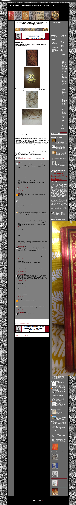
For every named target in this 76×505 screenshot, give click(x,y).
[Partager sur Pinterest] (19, 157)
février (63, 125)
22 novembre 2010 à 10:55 (22, 271)
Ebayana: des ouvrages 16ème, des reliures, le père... (64, 104)
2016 (62, 42)
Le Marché (64, 184)
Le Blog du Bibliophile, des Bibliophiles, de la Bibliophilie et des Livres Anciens (31, 5)
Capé (64, 205)
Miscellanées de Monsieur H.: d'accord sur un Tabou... (64, 77)
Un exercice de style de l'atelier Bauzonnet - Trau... (64, 58)
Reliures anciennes (55, 46)
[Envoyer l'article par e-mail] (22, 157)
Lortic (61, 204)
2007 (62, 131)
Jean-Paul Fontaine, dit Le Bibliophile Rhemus (25, 187)
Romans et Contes (56, 208)
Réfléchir (33, 158)
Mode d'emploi (59, 198)
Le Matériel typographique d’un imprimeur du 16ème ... (64, 88)
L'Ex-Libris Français (55, 381)
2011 (62, 49)
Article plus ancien (45, 321)
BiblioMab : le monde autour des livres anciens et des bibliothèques (58, 220)
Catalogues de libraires (55, 199)
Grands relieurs (64, 200)
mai (62, 121)
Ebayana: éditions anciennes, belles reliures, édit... (64, 81)
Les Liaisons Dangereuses (54, 207)
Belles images (21, 158)
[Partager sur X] (17, 157)
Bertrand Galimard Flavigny (56, 409)
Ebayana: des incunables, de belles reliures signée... (64, 92)
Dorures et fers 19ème (64, 95)
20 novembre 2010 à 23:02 (22, 190)
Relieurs (52, 201)
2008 (62, 129)
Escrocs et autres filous (60, 193)
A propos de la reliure (55, 41)
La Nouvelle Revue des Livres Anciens (59, 197)
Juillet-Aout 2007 (62, 192)
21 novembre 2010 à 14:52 (22, 243)
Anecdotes (60, 186)
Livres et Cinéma (63, 199)
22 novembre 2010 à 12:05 (22, 280)
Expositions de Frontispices (61, 203)
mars (63, 124)
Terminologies (55, 187)
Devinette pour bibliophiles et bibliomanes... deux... (64, 62)
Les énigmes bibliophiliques (59, 189)
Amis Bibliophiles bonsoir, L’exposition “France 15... (64, 84)
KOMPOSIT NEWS (21, 199)
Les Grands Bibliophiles (55, 194)
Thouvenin (64, 204)
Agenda (52, 193)
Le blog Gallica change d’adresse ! (57, 438)
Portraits (65, 186)
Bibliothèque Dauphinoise (56, 401)
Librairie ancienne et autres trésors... (58, 415)
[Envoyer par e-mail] (15, 157)
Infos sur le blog (60, 191)
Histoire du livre (54, 388)
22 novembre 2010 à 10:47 (22, 258)
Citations (59, 200)
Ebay (62, 183)
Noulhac (65, 207)
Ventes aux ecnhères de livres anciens (56, 205)
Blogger (42, 500)
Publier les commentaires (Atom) (24, 323)
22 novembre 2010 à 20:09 (22, 309)
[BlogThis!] (16, 157)
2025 (62, 38)
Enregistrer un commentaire (21, 316)
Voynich (66, 208)
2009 (62, 128)
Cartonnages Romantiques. (56, 421)
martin (19, 299)
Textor (19, 162)
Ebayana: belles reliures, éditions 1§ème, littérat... (64, 66)
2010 (62, 50)
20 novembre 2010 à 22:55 (22, 184)
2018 (62, 40)
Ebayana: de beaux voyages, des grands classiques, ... (64, 112)
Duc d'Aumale (57, 201)
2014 (62, 45)
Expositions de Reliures (60, 196)
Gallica (53, 42)
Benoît (19, 193)
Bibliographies (53, 198)
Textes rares (54, 49)
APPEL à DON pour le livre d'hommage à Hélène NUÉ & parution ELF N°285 (60, 383)
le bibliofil (54, 432)
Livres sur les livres (29, 158)
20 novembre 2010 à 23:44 (22, 196)
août (62, 117)
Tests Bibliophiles (61, 202)
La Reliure (57, 185)
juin (62, 120)
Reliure (65, 198)
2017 (62, 41)
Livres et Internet (58, 195)
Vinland (61, 208)
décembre (63, 51)
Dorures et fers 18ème (64, 97)
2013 (62, 46)
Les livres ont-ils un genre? (60, 389)
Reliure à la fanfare (54, 200)
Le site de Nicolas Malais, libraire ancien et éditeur (54, 44)
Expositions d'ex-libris (63, 201)
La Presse (65, 197)
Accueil (32, 321)
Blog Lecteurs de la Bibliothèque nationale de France (57, 396)
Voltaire (63, 208)
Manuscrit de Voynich (61, 207)
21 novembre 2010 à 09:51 (22, 226)
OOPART (52, 208)
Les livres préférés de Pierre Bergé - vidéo (64, 69)
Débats (24, 158)
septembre (63, 116)
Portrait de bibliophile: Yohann (64, 55)
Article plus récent (19, 321)
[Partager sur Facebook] (18, 157)
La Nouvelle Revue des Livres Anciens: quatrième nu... (64, 100)
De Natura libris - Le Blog (56, 426)
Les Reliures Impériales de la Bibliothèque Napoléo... (64, 108)
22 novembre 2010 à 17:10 (22, 296)
